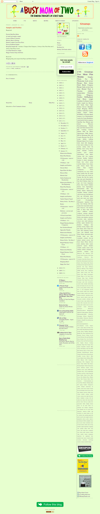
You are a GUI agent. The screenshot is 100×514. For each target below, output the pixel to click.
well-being (91, 440)
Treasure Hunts (86, 379)
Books (84, 85)
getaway (84, 240)
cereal (78, 120)
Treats (89, 276)
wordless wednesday (82, 110)
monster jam (87, 293)
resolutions (88, 422)
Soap (90, 373)
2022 (60, 93)
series (91, 247)
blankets (81, 392)
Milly (92, 358)
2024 (60, 88)
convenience (90, 282)
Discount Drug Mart (89, 337)
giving (81, 287)
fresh (85, 401)
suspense (90, 120)
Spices (78, 272)
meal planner (90, 291)
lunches (91, 177)
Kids (85, 83)
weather (84, 304)
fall (80, 285)
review (88, 87)
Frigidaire (79, 344)
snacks (79, 118)
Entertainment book (86, 261)
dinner (79, 124)
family (79, 103)
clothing (86, 145)
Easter (78, 339)
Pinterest (91, 268)
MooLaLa (84, 268)
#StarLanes (86, 318)
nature (87, 244)
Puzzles (91, 230)
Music (84, 99)
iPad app (79, 196)
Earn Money (80, 228)
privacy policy (86, 419)
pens (85, 417)
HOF (92, 348)
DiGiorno (82, 337)
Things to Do (84, 276)
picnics (78, 297)
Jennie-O (86, 185)
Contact (59, 45)
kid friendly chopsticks (87, 407)
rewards (79, 424)
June (62, 138)
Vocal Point (79, 382)
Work (88, 209)
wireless (79, 441)
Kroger (91, 148)
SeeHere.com (80, 373)
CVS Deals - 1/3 (64, 247)
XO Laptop (80, 384)
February (63, 148)
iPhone (86, 242)
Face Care (86, 339)
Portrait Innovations (89, 365)
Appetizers (87, 202)
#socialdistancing (82, 126)
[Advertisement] (16, 90)
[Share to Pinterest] (14, 63)
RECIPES (46, 20)
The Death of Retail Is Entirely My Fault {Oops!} (66, 327)
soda (78, 428)
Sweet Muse (90, 375)
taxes (78, 432)
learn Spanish (80, 409)
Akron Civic (85, 141)
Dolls (92, 226)
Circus (87, 164)
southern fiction (90, 301)
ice (92, 405)
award (82, 388)
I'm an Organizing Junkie (66, 311)
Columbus (79, 259)
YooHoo (85, 384)
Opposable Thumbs (65, 230)
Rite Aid (90, 135)
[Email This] (7, 63)
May (62, 141)
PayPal (85, 363)
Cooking (84, 129)
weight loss (85, 103)
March (62, 146)
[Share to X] (11, 63)
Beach (78, 329)
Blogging (84, 108)
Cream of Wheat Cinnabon (13, 38)
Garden (79, 205)
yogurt (78, 200)
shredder (79, 426)
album (91, 209)
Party (78, 207)
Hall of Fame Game (88, 350)
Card (81, 204)
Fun (87, 156)
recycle (80, 422)
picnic (91, 295)
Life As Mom (62, 318)
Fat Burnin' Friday (88, 101)
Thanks (78, 276)
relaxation (79, 299)
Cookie (91, 141)
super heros (85, 430)
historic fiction (89, 215)
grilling (84, 287)
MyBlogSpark (88, 97)
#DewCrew (79, 308)
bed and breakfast (81, 390)
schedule (84, 299)
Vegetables (79, 192)
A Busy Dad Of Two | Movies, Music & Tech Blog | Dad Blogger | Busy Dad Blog (67, 295)
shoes (92, 299)
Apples (83, 223)
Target (79, 108)
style (82, 430)
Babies (91, 154)
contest (91, 171)
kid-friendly (86, 196)
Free (12, 68)
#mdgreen (79, 320)
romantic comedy (81, 247)
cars (88, 236)
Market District (83, 358)
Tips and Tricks (81, 128)
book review (89, 81)
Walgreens (90, 95)
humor (82, 242)
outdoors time (82, 415)
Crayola (79, 137)
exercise (91, 110)
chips (92, 236)
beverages (79, 282)
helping (87, 403)
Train (82, 379)
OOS (86, 360)
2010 (60, 268)
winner (91, 198)
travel (92, 303)
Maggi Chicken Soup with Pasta (14, 52)
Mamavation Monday (66, 153)
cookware (85, 213)
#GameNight (88, 179)
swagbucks (90, 430)
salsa (89, 424)
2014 (60, 113)
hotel (86, 405)
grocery (88, 240)
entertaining (90, 160)
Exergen (82, 339)
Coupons (90, 85)
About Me (90, 146)
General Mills (90, 346)
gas (87, 401)
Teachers (91, 207)
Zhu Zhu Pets (85, 177)
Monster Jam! (63, 175)
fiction (91, 83)
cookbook (79, 213)
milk (78, 179)
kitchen (79, 217)
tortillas (82, 434)
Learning (91, 156)
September (64, 131)
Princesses (82, 207)
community (80, 238)
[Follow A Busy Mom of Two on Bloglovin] (85, 63)
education (91, 213)
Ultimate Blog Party (82, 278)
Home (30, 103)
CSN (92, 253)
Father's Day (80, 263)
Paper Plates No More (66, 170)
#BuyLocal (79, 253)
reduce (84, 422)
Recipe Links (81, 87)
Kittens (85, 354)
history (91, 403)
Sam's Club (80, 232)
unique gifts (79, 304)
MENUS (35, 20)
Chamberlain (88, 333)
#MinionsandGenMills (82, 314)
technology (90, 221)
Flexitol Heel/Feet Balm (12, 34)
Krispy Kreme (90, 354)
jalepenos (79, 407)
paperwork (91, 415)
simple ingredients (85, 426)
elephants (82, 398)
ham (92, 240)
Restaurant (85, 135)
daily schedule (84, 283)
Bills (81, 329)
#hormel (79, 141)
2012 (60, 118)
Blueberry (88, 253)
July (62, 136)
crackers (79, 283)
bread (84, 236)
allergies (83, 386)
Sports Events (84, 272)
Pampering (86, 230)
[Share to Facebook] (12, 63)
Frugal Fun (84, 344)
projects (91, 419)
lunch (92, 409)
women (82, 441)
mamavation (81, 93)
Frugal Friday (88, 112)
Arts (82, 183)
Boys (92, 223)
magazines (79, 411)
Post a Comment (10, 78)
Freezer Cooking (89, 343)
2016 (60, 108)
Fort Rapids (80, 343)
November (64, 125)
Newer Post (9, 103)
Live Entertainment (87, 116)
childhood (85, 211)
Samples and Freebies (13, 27)
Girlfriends (79, 264)
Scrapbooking (90, 371)
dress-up (91, 238)
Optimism (79, 362)
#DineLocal (90, 308)
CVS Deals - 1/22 (64, 194)
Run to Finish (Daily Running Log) (64, 339)
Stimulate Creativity (87, 150)
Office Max (89, 188)
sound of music (80, 301)
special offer (80, 303)
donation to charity (82, 160)
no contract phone (86, 413)
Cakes (78, 145)
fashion (83, 285)
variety (84, 438)
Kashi (82, 354)
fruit (87, 194)
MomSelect (90, 118)
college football (80, 394)
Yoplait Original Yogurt (66, 199)
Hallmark (79, 352)
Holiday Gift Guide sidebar (64, 49)
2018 (60, 103)
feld (86, 143)
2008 (60, 273)
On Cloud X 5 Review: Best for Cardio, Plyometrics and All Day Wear (66, 342)
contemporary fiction (85, 169)
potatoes (91, 417)
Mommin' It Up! (63, 325)
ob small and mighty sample (13, 36)
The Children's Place (85, 377)
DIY (83, 156)
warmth (88, 438)
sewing (91, 424)
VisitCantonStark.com (88, 381)
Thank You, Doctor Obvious (66, 306)
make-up (84, 411)
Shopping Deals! (64, 262)
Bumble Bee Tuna (81, 333)
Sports (82, 145)
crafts (78, 194)
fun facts (87, 285)
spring (91, 162)
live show (90, 145)
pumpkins (89, 420)
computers (90, 192)
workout (86, 251)
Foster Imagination (88, 183)
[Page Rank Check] (82, 492)
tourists (86, 434)
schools (79, 221)
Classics (83, 335)
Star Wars (90, 272)
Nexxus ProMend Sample (12, 44)
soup (85, 301)
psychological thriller (81, 420)
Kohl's (88, 205)
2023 (60, 90)
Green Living (85, 148)
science (88, 247)
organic (91, 244)
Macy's (88, 356)
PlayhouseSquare (80, 365)
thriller (84, 139)
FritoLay (85, 263)
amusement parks (89, 234)
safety (85, 219)
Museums (79, 158)
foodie (91, 400)
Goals (85, 205)
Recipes (79, 83)
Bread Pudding (84, 331)
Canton (81, 255)
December (63, 123)
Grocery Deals (64, 168)
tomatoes (88, 432)
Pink (88, 363)
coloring (87, 394)
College (87, 335)
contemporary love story (83, 171)
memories (90, 217)
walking (91, 139)
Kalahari (91, 185)
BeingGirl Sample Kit (11, 46)
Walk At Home (81, 209)
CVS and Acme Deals (65, 215)
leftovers (91, 242)
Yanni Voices (87, 280)
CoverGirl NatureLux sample (13, 50)
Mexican (79, 268)
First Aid (83, 341)
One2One (79, 122)
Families (79, 97)
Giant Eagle (89, 105)
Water (84, 167)
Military (88, 358)
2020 (60, 98)
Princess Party (64, 173)
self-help (88, 299)
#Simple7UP (90, 316)
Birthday (79, 148)
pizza (85, 152)
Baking (84, 164)
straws (78, 430)
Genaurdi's (83, 346)
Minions (82, 360)
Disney (91, 133)
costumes (86, 238)
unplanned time (89, 436)
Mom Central (87, 228)
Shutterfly (87, 232)
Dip (92, 204)
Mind (78, 360)
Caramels (86, 255)
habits (84, 403)
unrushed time (80, 438)
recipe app (90, 297)
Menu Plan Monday (85, 75)
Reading (85, 158)
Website (88, 122)
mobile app (90, 411)
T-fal (87, 207)
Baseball (88, 223)
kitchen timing (83, 291)
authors (78, 388)
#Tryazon (90, 124)
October (63, 128)
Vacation (79, 152)
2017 (60, 105)
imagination (86, 289)
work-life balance (88, 441)
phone (91, 196)
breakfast (91, 167)
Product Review (82, 107)
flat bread (88, 400)
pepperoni (79, 245)
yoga (92, 251)
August (63, 133)
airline (78, 386)
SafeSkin (79, 371)
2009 (60, 270)
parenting (88, 295)
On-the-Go (91, 360)
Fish (86, 341)
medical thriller (80, 293)
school (86, 162)
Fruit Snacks (90, 263)
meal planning (84, 217)
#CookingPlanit (89, 200)
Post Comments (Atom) (19, 106)
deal (92, 122)
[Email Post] (27, 66)
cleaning (91, 211)
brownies (85, 392)
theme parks (82, 432)
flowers (84, 215)
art (92, 386)
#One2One (90, 314)
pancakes (83, 295)
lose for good (87, 409)
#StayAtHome (80, 154)
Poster (78, 367)
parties (78, 417)
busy (92, 392)
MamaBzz (90, 107)
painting (86, 415)
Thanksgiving (90, 190)
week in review (89, 304)
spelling (81, 428)
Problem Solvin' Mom (65, 332)
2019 (60, 100)
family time (80, 162)
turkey (78, 173)
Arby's (78, 327)
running (84, 146)
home (78, 242)
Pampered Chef (89, 362)
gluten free (90, 401)
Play (86, 173)
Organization (80, 133)
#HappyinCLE (90, 310)
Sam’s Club (84, 371)
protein (86, 297)
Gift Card (88, 348)
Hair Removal (80, 350)
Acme (87, 154)
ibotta (89, 405)
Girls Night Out (85, 264)
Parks (82, 363)
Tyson (92, 276)
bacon (85, 388)
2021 (60, 95)
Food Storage (90, 341)
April (62, 143)
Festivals (91, 339)
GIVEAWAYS (75, 20)
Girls (82, 205)
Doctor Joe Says (63, 305)
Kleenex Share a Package (12, 40)
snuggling (91, 426)
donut (78, 285)
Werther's (85, 382)
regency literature (88, 245)
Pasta (87, 268)
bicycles (89, 390)
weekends (79, 306)
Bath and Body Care (88, 327)
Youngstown (90, 384)
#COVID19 (80, 114)
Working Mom (90, 382)
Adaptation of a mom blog (65, 334)
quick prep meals (81, 198)
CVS (25, 20)
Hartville (79, 266)
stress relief (84, 221)
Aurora (81, 327)
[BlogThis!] (9, 63)
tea (92, 249)
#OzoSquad (79, 316)
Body (84, 329)
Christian (85, 204)
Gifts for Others (88, 131)
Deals (79, 85)
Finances (79, 341)
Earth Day (79, 261)
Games (91, 164)
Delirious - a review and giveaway (66, 212)
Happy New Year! (64, 264)
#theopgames (80, 202)
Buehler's (79, 225)
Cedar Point (90, 255)
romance (79, 116)
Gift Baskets (83, 348)
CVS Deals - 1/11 (64, 220)
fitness (84, 400)
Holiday (91, 108)
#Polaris (85, 316)
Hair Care (91, 264)
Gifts (78, 165)
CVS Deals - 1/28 (64, 163)
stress (89, 303)
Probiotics (83, 367)
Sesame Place (84, 270)
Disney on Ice (90, 259)
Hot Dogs (85, 266)
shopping (90, 143)
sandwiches (90, 219)
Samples (18, 68)
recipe (79, 139)
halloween (90, 194)
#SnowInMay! (80, 318)
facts (81, 400)
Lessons (83, 356)
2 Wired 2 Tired (63, 286)
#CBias (79, 223)
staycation (85, 303)
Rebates (79, 190)
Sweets (78, 377)
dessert (81, 194)
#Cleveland (90, 306)
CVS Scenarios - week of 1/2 (67, 259)
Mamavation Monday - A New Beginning (67, 183)
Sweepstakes (90, 274)
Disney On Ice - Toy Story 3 (67, 201)
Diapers (88, 226)
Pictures (83, 165)
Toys (84, 122)
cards (83, 282)
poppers (87, 417)
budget (89, 392)
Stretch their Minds (82, 274)
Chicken (79, 156)
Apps (78, 183)
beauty (91, 388)
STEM (78, 270)
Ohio (82, 230)
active (91, 280)
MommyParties (80, 188)
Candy (78, 255)
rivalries (82, 424)
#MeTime (91, 312)
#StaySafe (91, 318)
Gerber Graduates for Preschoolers (65, 179)
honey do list (80, 405)
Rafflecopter (90, 369)
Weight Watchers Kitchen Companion (67, 224)
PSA (84, 362)
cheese (78, 211)
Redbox (84, 190)
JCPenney (91, 266)
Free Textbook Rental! (66, 227)
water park (82, 179)
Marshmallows (89, 186)
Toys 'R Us (90, 137)
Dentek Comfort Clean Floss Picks (15, 42)
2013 (60, 116)
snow (88, 198)
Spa (92, 373)
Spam (78, 375)
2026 (60, 83)
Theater (82, 234)
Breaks (62, 204)
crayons (82, 396)
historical (88, 128)
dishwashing (90, 283)
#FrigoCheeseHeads (81, 310)
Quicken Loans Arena (82, 369)
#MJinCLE (79, 312)
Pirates (91, 363)
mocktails (79, 413)
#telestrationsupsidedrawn (82, 323)
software (84, 249)
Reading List (60, 47)
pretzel (82, 297)
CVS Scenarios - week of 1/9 (67, 235)
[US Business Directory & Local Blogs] (50, 512)
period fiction (84, 120)
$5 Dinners (62, 280)
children (90, 91)
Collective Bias (88, 257)
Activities (79, 164)
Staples (81, 375)
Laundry (83, 173)
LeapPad (79, 356)
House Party (80, 185)
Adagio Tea (90, 181)
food (78, 99)
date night (86, 396)
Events (91, 261)
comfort (91, 394)
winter (85, 306)
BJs (83, 253)
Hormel (84, 89)
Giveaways (89, 71)
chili (86, 282)
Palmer (91, 205)
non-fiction (79, 219)
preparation (79, 419)
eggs (85, 194)
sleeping (79, 249)
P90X (86, 133)
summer (91, 152)
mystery (79, 146)
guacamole (79, 403)
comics (78, 396)
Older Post (51, 103)
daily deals (80, 143)
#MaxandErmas (85, 312)
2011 (60, 121)
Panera (78, 363)
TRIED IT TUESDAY (60, 20)
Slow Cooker (86, 373)
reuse (92, 422)
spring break (87, 428)
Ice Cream (84, 118)
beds (86, 390)
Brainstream (87, 329)
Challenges (79, 257)
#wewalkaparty (80, 325)
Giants (78, 348)
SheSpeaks (90, 270)
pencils (81, 417)
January (63, 151)
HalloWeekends (85, 352)
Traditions (90, 158)
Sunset (85, 375)
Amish (79, 112)
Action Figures (89, 325)
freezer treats (80, 401)
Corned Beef (84, 259)
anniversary (88, 386)
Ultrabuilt (91, 278)
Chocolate (86, 114)
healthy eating (90, 287)
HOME (15, 20)
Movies (79, 135)
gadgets (79, 240)
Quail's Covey (89, 367)
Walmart (85, 192)
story (92, 428)
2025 (60, 85)
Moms (78, 150)
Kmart (91, 114)
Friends (91, 126)
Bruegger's (91, 331)
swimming (88, 249)
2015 (60, 111)
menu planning (81, 244)
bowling (79, 236)
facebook (79, 215)
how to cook (80, 289)
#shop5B (83, 320)
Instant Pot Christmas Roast (65, 281)
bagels (88, 388)
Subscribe (66, 72)
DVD (89, 204)
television (79, 251)
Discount (84, 137)
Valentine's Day (80, 280)
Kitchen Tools (81, 186)
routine (86, 424)
